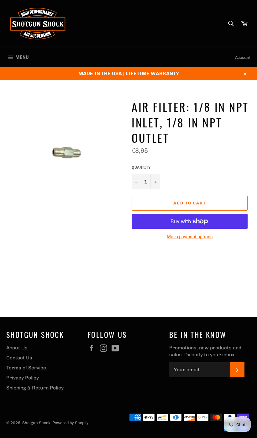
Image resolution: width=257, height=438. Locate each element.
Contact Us (19, 358)
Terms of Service (26, 368)
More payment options (189, 237)
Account (243, 57)
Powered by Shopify (70, 422)
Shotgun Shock (36, 422)
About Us (17, 348)
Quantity (141, 167)
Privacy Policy (22, 378)
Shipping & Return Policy (35, 388)
